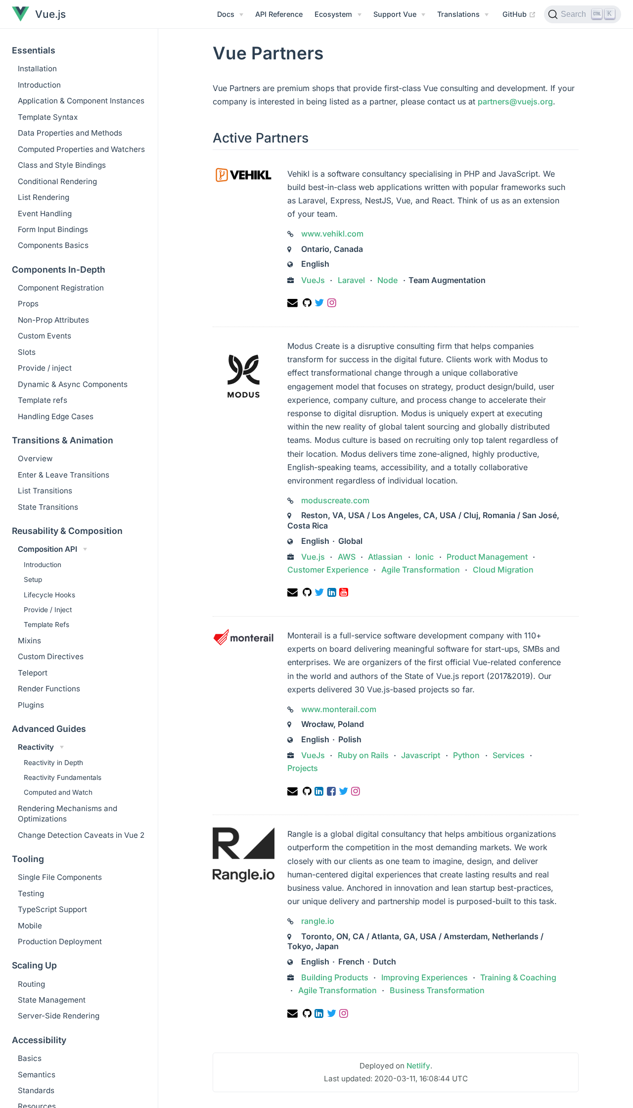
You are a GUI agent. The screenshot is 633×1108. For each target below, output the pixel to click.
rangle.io (317, 921)
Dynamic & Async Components (73, 384)
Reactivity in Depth (53, 763)
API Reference (279, 14)
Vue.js (314, 557)
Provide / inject (45, 368)
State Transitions (48, 507)
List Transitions (45, 490)
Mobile (30, 925)
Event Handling (45, 213)
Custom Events (44, 335)
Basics (30, 1058)
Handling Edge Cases (55, 416)
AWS (347, 557)
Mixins (29, 640)
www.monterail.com (338, 709)
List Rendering (43, 197)
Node (387, 280)
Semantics (36, 1074)
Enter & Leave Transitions (63, 475)
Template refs (42, 400)
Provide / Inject (48, 610)
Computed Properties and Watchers (81, 149)
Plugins (31, 705)
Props (28, 303)
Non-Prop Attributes (53, 320)
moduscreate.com (335, 500)
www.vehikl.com (332, 234)
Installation (37, 68)
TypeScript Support (52, 909)
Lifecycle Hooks (49, 595)
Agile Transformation (420, 570)
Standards (36, 1090)
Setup (33, 579)
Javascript (420, 755)
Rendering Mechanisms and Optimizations (67, 813)
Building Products (335, 977)
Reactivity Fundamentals (62, 777)
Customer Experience (328, 570)
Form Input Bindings (53, 229)
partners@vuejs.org (515, 101)
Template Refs (46, 624)
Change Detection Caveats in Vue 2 (81, 835)
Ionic (424, 557)
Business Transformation (436, 990)
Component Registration (61, 287)
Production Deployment (60, 941)
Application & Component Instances (81, 100)
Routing (31, 984)
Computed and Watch (58, 792)
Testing (31, 893)
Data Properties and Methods (70, 133)
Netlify (418, 1065)
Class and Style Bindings (62, 165)
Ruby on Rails (363, 755)
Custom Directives (51, 656)
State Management (52, 1000)
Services (509, 755)
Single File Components (60, 877)
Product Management (487, 557)
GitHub (519, 13)
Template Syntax (48, 117)
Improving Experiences (424, 977)
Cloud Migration (502, 570)
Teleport (32, 672)
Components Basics (53, 245)
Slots (27, 352)
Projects (302, 768)
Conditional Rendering (57, 181)
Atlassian (385, 557)
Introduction (39, 85)
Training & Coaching (517, 977)
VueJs (314, 280)
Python (466, 755)
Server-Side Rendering (58, 1015)
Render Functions (49, 688)
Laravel (351, 280)
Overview (35, 458)
